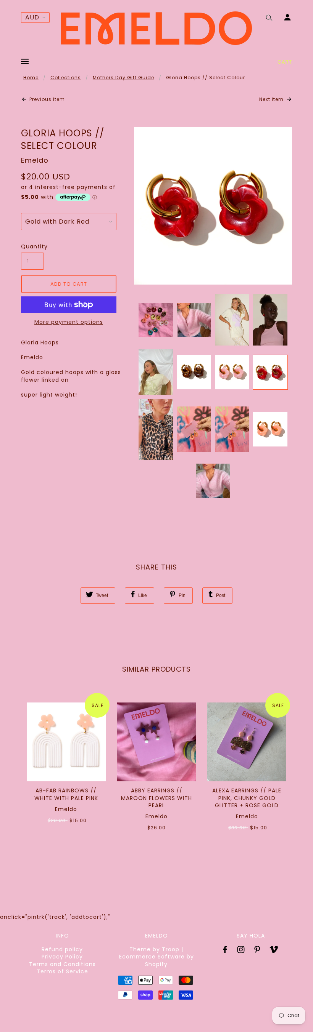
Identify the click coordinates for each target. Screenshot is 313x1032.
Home (31, 77)
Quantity (32, 246)
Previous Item (46, 99)
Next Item (272, 99)
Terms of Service (62, 971)
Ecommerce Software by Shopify (156, 960)
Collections (65, 77)
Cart (285, 62)
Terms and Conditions (62, 964)
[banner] (156, 28)
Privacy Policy (62, 956)
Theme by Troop (154, 949)
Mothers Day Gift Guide (123, 77)
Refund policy (62, 949)
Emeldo (34, 160)
